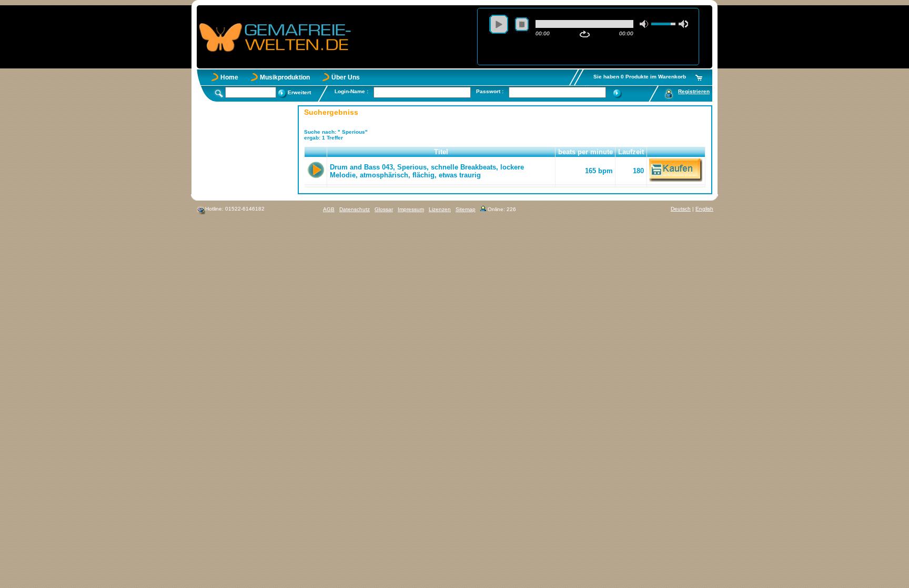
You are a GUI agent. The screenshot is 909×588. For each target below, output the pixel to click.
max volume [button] (683, 24)
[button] (316, 152)
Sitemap (466, 209)
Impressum (411, 209)
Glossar (384, 209)
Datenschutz (354, 209)
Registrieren (694, 91)
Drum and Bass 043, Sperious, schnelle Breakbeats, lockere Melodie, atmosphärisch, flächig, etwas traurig (427, 171)
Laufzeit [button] (631, 152)
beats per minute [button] (585, 152)
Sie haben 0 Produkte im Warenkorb (639, 76)
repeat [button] (584, 34)
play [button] (498, 24)
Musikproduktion (285, 77)
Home (229, 77)
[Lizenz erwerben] (675, 179)
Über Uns (345, 77)
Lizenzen (440, 209)
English (704, 209)
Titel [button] (441, 152)
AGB (329, 209)
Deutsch (681, 209)
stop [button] (521, 24)
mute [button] (644, 24)
